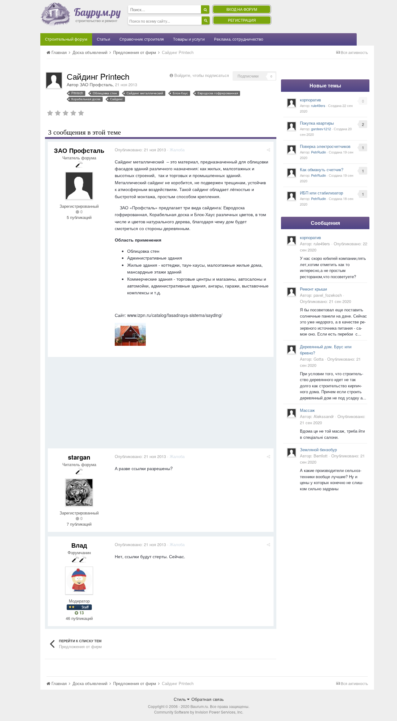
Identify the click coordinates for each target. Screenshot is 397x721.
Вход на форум (241, 9)
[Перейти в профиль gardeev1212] (291, 126)
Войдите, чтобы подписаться (201, 75)
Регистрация (242, 20)
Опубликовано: (140, 150)
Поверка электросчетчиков (325, 146)
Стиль (180, 699)
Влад (79, 545)
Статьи (103, 39)
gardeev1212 (321, 128)
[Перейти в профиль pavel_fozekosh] (291, 291)
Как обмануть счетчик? (321, 169)
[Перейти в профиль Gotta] (291, 349)
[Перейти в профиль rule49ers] (291, 103)
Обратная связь (207, 699)
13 (81, 613)
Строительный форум (66, 39)
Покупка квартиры (317, 123)
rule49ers (318, 105)
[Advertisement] (161, 405)
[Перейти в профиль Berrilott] (291, 452)
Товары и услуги (189, 39)
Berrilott (321, 456)
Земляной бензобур (318, 449)
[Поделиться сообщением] (268, 150)
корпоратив (310, 100)
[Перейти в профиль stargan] (79, 492)
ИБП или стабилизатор (321, 193)
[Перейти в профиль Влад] (79, 580)
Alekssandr (324, 416)
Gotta (318, 359)
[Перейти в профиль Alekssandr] (291, 413)
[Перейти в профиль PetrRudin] (291, 149)
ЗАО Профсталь (96, 84)
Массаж (307, 410)
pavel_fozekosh (328, 295)
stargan (79, 456)
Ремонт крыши (313, 289)
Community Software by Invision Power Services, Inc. (198, 711)
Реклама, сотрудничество (238, 39)
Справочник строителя (141, 39)
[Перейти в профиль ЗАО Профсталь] (54, 80)
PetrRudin (318, 151)
